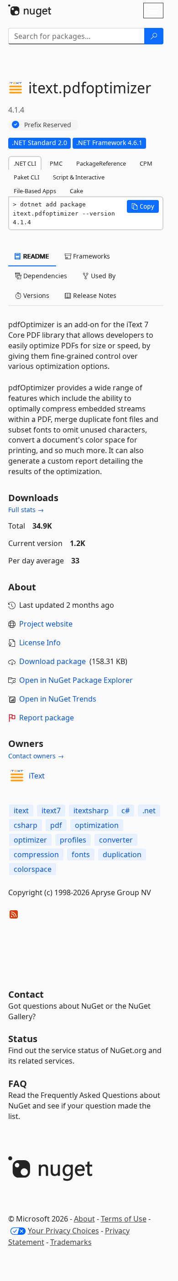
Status (22, 1038)
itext (21, 810)
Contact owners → (36, 755)
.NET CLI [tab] (25, 163)
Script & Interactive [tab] (79, 177)
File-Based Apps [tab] (35, 191)
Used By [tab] (102, 275)
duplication (122, 854)
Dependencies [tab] (44, 275)
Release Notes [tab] (93, 295)
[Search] (153, 36)
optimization (97, 825)
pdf (56, 825)
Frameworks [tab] (90, 256)
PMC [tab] (56, 163)
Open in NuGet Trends (57, 699)
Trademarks (71, 1242)
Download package (52, 661)
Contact (26, 994)
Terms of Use (124, 1219)
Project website (46, 624)
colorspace (33, 869)
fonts (81, 854)
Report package (46, 718)
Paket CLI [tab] (26, 177)
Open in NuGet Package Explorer (76, 680)
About (84, 1219)
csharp (25, 825)
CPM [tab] (146, 163)
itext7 (51, 810)
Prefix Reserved (47, 124)
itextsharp (91, 810)
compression (36, 854)
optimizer (30, 840)
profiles (73, 840)
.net (149, 810)
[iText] (17, 776)
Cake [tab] (76, 191)
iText (37, 776)
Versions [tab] (35, 295)
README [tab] (35, 256)
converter (116, 840)
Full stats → (26, 509)
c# (125, 810)
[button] (143, 206)
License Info (40, 643)
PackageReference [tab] (101, 163)
